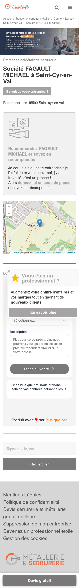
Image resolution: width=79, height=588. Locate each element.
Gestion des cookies (25, 538)
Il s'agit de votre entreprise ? (27, 91)
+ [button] (9, 206)
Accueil (7, 18)
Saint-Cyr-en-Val (13, 23)
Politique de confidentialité (31, 501)
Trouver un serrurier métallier (33, 18)
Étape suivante (36, 369)
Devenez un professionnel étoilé (38, 530)
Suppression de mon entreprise (37, 523)
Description (18, 331)
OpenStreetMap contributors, (49, 252)
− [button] (9, 213)
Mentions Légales (22, 494)
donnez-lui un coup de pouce (44, 182)
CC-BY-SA (69, 252)
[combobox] (38, 320)
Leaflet (15, 252)
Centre (58, 18)
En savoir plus (43, 312)
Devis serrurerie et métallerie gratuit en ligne (34, 512)
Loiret (68, 18)
